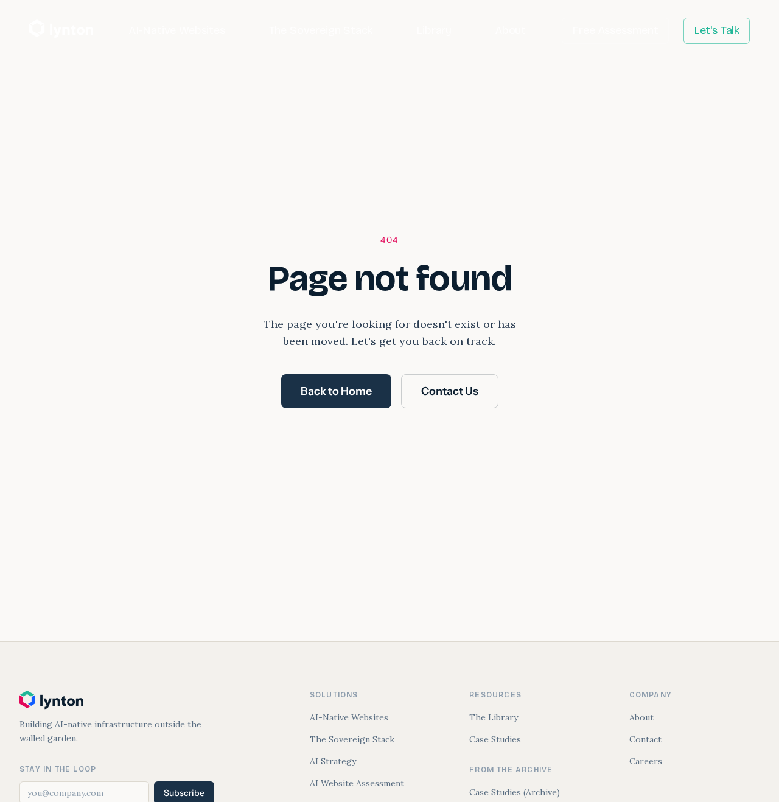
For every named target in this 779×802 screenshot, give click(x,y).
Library (434, 30)
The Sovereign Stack (321, 30)
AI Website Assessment (357, 783)
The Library (493, 717)
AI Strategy (333, 761)
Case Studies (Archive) (514, 792)
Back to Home (336, 391)
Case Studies (495, 739)
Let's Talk (716, 30)
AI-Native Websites (177, 30)
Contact (645, 739)
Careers (645, 761)
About (510, 30)
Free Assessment (615, 30)
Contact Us (449, 391)
